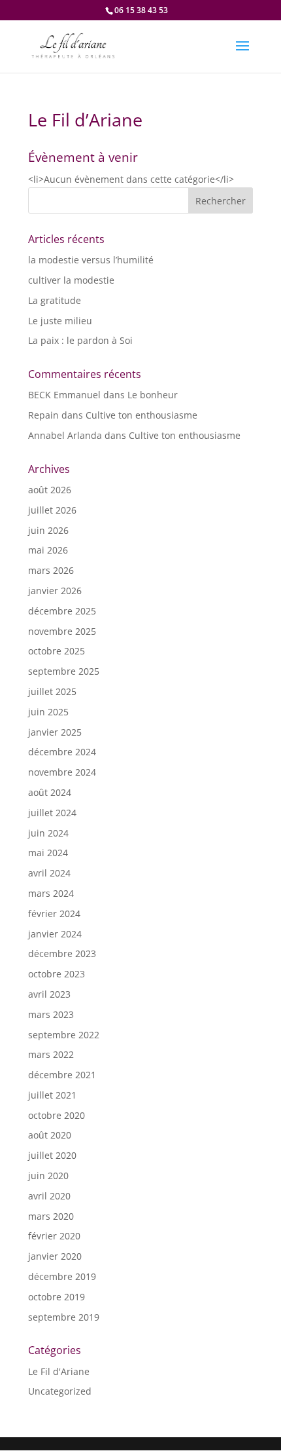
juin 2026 (48, 530)
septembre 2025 (63, 671)
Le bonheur (152, 394)
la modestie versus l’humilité (91, 260)
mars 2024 (51, 893)
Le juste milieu (60, 320)
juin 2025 (48, 712)
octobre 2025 (56, 651)
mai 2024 (48, 852)
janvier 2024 (55, 934)
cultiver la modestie (71, 280)
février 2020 (54, 1236)
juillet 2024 (52, 812)
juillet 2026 (52, 510)
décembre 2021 (62, 1074)
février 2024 (54, 913)
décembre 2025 (62, 611)
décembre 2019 (62, 1276)
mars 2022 (51, 1054)
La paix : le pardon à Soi (80, 340)
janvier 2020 (55, 1256)
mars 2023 (51, 1014)
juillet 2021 (52, 1095)
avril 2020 (49, 1196)
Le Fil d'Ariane (59, 1371)
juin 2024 (48, 833)
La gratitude (54, 300)
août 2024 (49, 792)
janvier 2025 (55, 732)
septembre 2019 (63, 1317)
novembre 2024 (62, 772)
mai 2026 (48, 550)
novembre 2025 (62, 631)
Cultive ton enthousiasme (141, 415)
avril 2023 (49, 994)
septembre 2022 (63, 1034)
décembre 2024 (62, 751)
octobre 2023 (56, 974)
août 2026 (49, 489)
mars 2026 (51, 570)
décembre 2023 (62, 953)
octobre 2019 (56, 1297)
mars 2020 (51, 1216)
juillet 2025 (52, 691)
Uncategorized (59, 1391)
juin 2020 (48, 1175)
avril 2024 (49, 873)
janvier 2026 (55, 590)
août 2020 (49, 1135)
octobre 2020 (56, 1115)
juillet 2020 (52, 1155)
